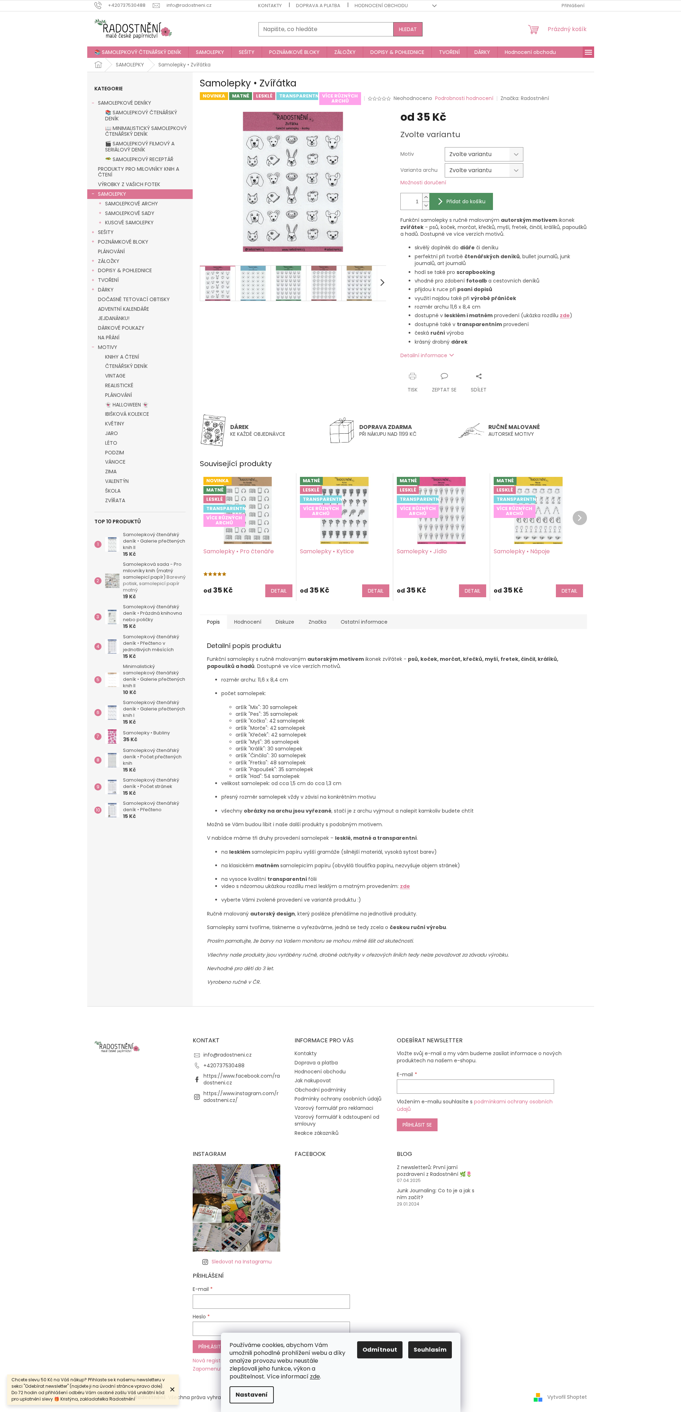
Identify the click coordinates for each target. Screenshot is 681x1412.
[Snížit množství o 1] (425, 205)
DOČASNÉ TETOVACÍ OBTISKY (134, 299)
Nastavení (252, 1395)
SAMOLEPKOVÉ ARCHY (131, 203)
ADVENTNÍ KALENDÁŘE (123, 309)
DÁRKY (106, 289)
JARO (111, 433)
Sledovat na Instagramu (242, 1261)
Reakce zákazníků (317, 1133)
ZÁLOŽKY (108, 261)
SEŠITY (106, 232)
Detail (279, 590)
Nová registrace (212, 1360)
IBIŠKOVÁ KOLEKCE (127, 414)
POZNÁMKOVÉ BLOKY (123, 241)
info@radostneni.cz (227, 1054)
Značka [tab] (317, 621)
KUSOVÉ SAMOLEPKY (129, 222)
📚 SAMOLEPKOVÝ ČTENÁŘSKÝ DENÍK (141, 115)
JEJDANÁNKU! (113, 318)
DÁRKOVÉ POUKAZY (121, 327)
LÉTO (111, 442)
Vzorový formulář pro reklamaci (334, 1108)
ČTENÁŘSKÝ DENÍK (126, 366)
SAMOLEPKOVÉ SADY (129, 213)
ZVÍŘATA (115, 500)
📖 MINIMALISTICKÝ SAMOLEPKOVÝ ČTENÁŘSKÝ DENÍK (146, 131)
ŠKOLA (112, 490)
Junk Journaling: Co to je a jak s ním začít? (435, 1194)
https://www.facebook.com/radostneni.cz (241, 1079)
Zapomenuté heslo (216, 1369)
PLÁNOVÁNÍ (111, 251)
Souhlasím (430, 1350)
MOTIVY (107, 347)
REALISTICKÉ (119, 385)
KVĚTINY (114, 423)
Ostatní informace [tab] (364, 621)
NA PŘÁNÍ (108, 337)
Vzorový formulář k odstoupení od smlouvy (337, 1120)
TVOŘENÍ (108, 280)
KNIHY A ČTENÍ (122, 356)
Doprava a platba (318, 5)
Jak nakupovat (313, 1080)
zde (315, 1376)
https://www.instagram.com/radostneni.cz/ (240, 1097)
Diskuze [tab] (285, 621)
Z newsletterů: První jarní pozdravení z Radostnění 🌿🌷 (434, 1171)
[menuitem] (137, 52)
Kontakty (270, 5)
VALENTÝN (117, 481)
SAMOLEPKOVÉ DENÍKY (124, 102)
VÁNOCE (115, 461)
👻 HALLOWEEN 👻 (126, 404)
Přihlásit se (417, 1124)
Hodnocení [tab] (247, 621)
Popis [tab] (213, 621)
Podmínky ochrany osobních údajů (338, 1098)
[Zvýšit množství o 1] (425, 197)
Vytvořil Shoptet (567, 1397)
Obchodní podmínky (320, 1089)
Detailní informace (423, 355)
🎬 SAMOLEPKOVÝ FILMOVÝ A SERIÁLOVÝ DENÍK (139, 146)
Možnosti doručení (423, 182)
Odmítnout (379, 1350)
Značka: (524, 98)
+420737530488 (224, 1065)
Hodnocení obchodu (381, 5)
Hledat (408, 29)
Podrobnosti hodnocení (464, 98)
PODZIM (114, 452)
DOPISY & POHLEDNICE (125, 270)
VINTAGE (115, 375)
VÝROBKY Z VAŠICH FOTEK (129, 184)
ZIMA (111, 471)
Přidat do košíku (465, 201)
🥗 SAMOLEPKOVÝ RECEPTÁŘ (139, 159)
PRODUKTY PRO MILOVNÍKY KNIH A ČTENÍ (138, 172)
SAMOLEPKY (112, 194)
